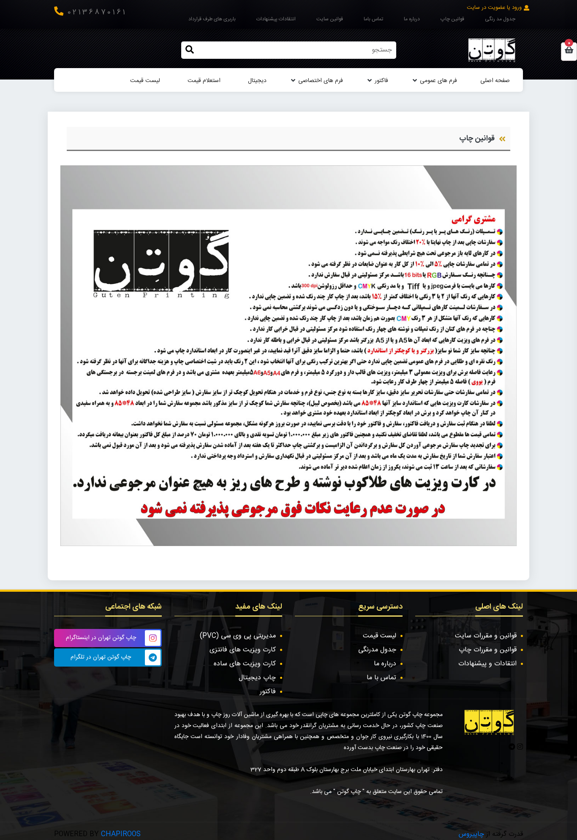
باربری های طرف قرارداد (212, 19)
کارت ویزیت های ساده (245, 664)
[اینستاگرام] (519, 747)
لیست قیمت (145, 81)
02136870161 (97, 12)
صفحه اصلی (495, 81)
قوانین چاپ (452, 19)
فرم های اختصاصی (320, 81)
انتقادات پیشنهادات (276, 19)
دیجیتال (257, 81)
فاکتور (381, 81)
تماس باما (373, 19)
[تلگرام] (512, 747)
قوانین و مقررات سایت (486, 636)
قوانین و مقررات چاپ (488, 650)
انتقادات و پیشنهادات (487, 664)
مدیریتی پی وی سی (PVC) (238, 636)
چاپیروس (471, 834)
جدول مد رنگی (500, 19)
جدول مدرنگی (377, 650)
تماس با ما (381, 678)
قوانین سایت (329, 19)
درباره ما (412, 19)
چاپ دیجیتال (257, 678)
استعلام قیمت (204, 81)
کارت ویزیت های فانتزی (243, 650)
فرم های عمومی (438, 81)
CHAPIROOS (121, 834)
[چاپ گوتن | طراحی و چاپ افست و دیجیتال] (492, 50)
